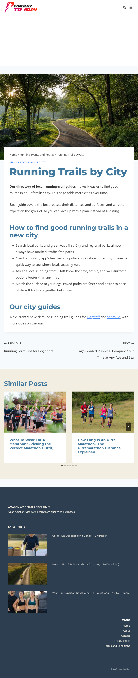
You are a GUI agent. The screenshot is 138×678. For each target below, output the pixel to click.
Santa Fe (113, 317)
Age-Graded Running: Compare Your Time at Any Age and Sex (106, 351)
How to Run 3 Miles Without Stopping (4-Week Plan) (85, 564)
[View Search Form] (123, 7)
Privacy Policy (122, 640)
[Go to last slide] (9, 427)
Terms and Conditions (117, 645)
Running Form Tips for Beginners (28, 347)
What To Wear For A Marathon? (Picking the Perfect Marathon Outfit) (31, 444)
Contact (125, 635)
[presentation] (35, 412)
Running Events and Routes (27, 162)
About (126, 630)
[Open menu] (131, 7)
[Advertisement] (69, 40)
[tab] (62, 465)
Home (126, 625)
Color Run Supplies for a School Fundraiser (79, 535)
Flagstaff (93, 317)
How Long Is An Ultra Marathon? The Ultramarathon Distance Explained (99, 446)
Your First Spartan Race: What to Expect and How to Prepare (91, 592)
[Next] (128, 427)
